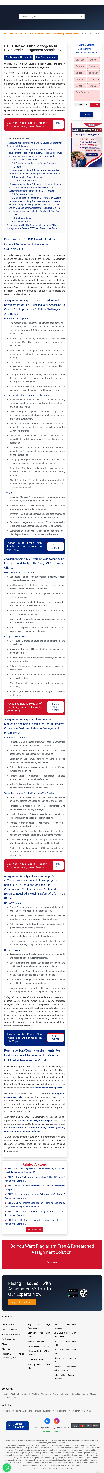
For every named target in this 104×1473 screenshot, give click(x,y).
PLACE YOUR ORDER (55, 707)
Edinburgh (15, 1394)
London (6, 1394)
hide (27, 139)
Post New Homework (46, 57)
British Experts (8, 1324)
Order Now (52, 1262)
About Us (6, 1349)
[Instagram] (57, 1421)
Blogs (4, 1344)
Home (5, 34)
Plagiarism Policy (63, 1411)
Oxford (85, 1394)
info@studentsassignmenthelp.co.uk (53, 1427)
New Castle (25, 1394)
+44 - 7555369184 (53, 1431)
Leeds (14, 1398)
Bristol (55, 1394)
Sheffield (35, 1394)
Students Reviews (9, 1329)
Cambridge (76, 1394)
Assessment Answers (11, 1334)
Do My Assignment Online (38, 1346)
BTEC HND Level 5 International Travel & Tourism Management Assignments (49, 34)
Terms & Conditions (24, 1411)
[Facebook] (47, 1421)
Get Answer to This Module (19, 57)
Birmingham (46, 1394)
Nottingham (65, 1394)
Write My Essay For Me (37, 1341)
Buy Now (58, 124)
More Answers (34, 1229)
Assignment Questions (11, 1339)
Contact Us (86, 1411)
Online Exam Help (35, 1360)
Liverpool (7, 1398)
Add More (94, 105)
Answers (13, 34)
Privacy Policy (8, 1411)
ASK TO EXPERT (55, 546)
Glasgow (93, 1394)
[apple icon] (73, 1290)
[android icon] (73, 1295)
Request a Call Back (22, 1302)
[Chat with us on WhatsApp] (7, 1467)
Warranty (76, 1411)
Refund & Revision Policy (44, 1411)
